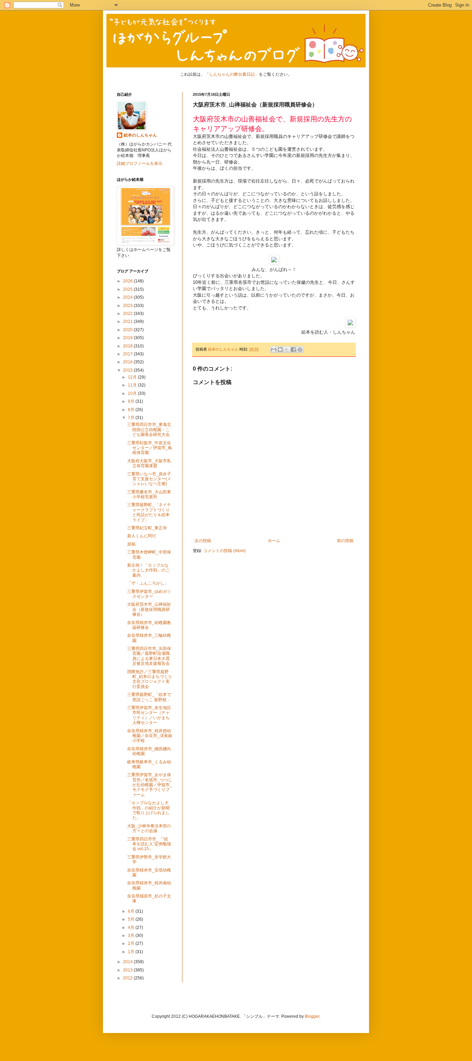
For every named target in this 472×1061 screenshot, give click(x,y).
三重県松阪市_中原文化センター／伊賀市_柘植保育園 (149, 447)
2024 (128, 297)
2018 (128, 346)
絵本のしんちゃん (140, 135)
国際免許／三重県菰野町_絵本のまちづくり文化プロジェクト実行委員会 (149, 679)
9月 (131, 401)
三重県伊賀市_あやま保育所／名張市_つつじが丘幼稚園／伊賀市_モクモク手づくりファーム (149, 784)
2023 (128, 305)
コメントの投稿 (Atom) (224, 550)
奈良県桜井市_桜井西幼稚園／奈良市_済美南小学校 (149, 735)
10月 (133, 393)
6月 (131, 911)
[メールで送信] (273, 349)
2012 (128, 978)
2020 (128, 329)
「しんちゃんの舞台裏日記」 (232, 74)
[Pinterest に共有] (299, 349)
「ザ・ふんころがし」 (148, 583)
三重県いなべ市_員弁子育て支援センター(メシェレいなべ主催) (149, 479)
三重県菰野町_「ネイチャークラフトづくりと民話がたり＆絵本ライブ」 (149, 512)
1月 (131, 951)
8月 (131, 409)
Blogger (312, 1016)
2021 (128, 321)
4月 (131, 927)
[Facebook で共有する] (293, 349)
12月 (133, 377)
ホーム (274, 540)
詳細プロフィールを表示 (139, 163)
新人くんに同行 (141, 535)
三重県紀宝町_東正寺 (147, 527)
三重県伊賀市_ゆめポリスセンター (149, 594)
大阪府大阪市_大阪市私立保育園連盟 (149, 463)
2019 (128, 337)
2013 (128, 970)
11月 (133, 385)
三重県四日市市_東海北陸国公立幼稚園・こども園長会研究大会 (149, 429)
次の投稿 (203, 540)
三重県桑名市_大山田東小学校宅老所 (149, 494)
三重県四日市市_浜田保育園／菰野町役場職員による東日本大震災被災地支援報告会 (149, 656)
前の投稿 (345, 540)
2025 (128, 289)
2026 (128, 281)
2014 (128, 961)
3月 (131, 935)
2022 (128, 313)
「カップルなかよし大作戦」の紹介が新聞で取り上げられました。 (148, 810)
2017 (128, 354)
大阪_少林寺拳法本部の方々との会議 (149, 828)
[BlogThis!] (280, 349)
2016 (128, 362)
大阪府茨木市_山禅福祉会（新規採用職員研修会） (149, 609)
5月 (131, 919)
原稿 (131, 544)
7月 (131, 417)
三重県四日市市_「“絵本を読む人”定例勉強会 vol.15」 (149, 844)
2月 (131, 943)
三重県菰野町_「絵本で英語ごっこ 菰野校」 (149, 697)
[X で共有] (286, 349)
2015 (128, 370)
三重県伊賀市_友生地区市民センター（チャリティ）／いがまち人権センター (149, 715)
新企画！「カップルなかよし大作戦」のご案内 (148, 570)
